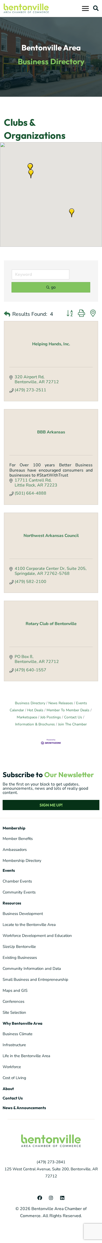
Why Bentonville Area (22, 1023)
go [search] (53, 287)
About (8, 1088)
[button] (95, 8)
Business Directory (30, 703)
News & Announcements (24, 1107)
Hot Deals (35, 710)
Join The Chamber (72, 724)
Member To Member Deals (68, 710)
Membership (14, 828)
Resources (12, 903)
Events (9, 870)
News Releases (60, 703)
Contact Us (73, 717)
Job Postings (50, 717)
